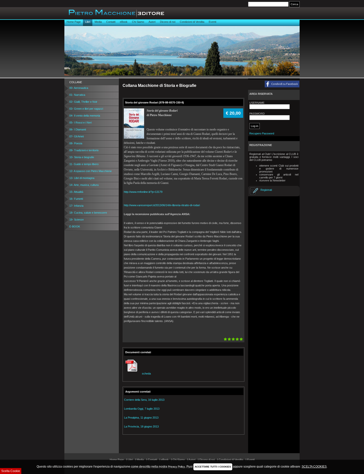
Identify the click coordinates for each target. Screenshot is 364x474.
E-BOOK (74, 226)
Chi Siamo (138, 21)
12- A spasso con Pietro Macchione (90, 171)
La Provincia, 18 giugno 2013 (141, 426)
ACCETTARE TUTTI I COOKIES (213, 466)
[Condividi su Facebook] (272, 84)
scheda (146, 373)
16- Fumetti (76, 198)
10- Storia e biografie (81, 157)
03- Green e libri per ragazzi (86, 108)
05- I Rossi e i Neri (80, 122)
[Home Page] (114, 18)
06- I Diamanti (77, 129)
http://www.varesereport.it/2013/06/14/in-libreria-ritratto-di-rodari (162, 205)
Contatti (110, 21)
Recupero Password (261, 133)
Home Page (74, 21)
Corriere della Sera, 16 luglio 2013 (144, 399)
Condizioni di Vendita (192, 21)
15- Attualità (76, 191)
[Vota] (233, 339)
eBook (124, 21)
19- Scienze (76, 219)
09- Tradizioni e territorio (84, 150)
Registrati (266, 189)
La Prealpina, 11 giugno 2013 (141, 417)
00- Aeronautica (78, 87)
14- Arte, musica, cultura (84, 184)
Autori (152, 21)
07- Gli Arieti (76, 136)
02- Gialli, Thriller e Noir (83, 101)
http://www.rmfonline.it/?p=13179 (143, 191)
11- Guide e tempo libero (84, 164)
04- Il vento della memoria (84, 115)
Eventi (212, 21)
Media (98, 21)
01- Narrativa (77, 94)
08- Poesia (75, 143)
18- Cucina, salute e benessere (88, 212)
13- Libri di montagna (81, 177)
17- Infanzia (76, 205)
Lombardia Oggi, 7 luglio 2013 (141, 408)
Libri (87, 21)
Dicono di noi (167, 21)
